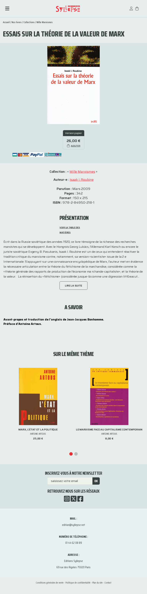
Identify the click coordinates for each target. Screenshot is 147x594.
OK (96, 481)
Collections (29, 22)
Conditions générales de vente (50, 583)
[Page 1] (71, 454)
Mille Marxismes (45, 22)
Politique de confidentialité (77, 583)
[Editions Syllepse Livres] (68, 9)
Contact (108, 583)
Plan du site (97, 583)
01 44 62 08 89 (73, 542)
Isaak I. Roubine (82, 179)
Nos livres (17, 22)
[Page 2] (76, 454)
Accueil (6, 22)
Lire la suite (73, 285)
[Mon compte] (131, 10)
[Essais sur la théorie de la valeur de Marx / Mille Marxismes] (73, 84)
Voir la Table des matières (70, 230)
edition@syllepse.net (73, 524)
